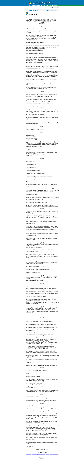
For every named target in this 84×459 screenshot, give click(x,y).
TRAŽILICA (50, 5)
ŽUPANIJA (33, 5)
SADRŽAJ (29, 5)
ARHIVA (46, 5)
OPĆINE (40, 5)
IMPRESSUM (55, 5)
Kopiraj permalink (55, 7)
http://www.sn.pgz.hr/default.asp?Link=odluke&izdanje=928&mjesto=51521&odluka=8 (42, 454)
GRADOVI (37, 5)
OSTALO (43, 5)
